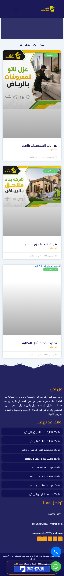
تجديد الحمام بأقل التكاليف (39, 343)
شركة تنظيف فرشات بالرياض (44, 476)
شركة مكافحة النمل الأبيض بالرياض (40, 449)
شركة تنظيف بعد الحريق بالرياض (42, 432)
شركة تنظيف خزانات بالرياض (44, 441)
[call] (56, 552)
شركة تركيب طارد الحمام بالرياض (42, 458)
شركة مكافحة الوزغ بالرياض (44, 494)
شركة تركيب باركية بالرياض (45, 467)
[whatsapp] (56, 566)
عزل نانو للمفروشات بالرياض (38, 145)
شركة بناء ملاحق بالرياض (40, 244)
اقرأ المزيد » (52, 149)
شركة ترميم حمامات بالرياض (44, 485)
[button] (16, 9)
